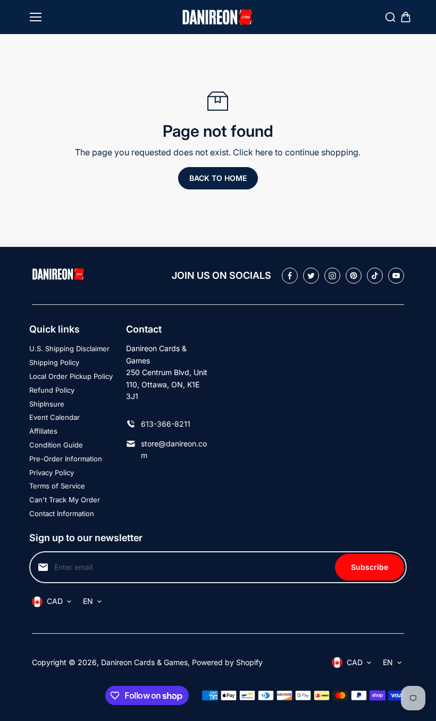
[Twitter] (311, 276)
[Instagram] (332, 276)
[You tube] (396, 276)
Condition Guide (56, 445)
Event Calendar (54, 417)
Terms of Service (57, 486)
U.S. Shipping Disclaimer (69, 348)
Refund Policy (51, 390)
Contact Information (61, 513)
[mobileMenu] (35, 17)
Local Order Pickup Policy (71, 376)
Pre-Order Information (65, 458)
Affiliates (43, 431)
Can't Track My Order (64, 499)
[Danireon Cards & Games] (218, 17)
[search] (390, 17)
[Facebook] (290, 276)
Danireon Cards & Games (144, 662)
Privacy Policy (51, 472)
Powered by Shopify (227, 662)
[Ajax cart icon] (405, 17)
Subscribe (369, 566)
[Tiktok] (375, 276)
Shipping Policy (54, 362)
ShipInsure (46, 404)
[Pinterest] (354, 276)
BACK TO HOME (218, 178)
